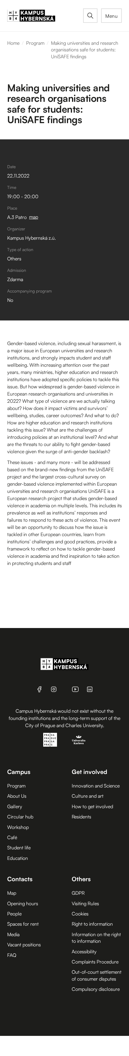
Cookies (80, 914)
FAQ (11, 955)
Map (11, 893)
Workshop (18, 827)
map (33, 217)
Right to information (92, 924)
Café (12, 837)
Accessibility (84, 951)
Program (35, 43)
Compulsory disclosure (96, 989)
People (14, 914)
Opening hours (22, 903)
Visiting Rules (85, 903)
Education (17, 858)
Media (13, 934)
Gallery (14, 806)
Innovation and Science (96, 786)
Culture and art (88, 796)
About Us (16, 796)
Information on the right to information (96, 937)
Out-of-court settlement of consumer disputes (97, 975)
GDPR (78, 893)
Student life (19, 848)
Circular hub (20, 817)
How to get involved (92, 806)
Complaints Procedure (95, 962)
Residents (81, 817)
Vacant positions (24, 945)
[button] (111, 15)
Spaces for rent (23, 924)
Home (13, 43)
